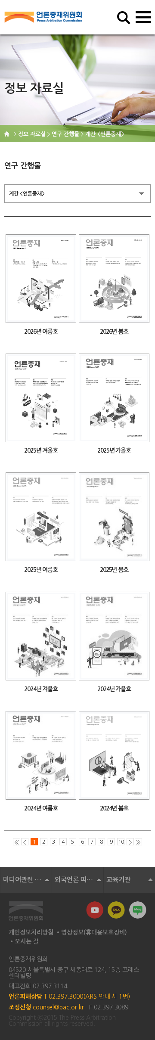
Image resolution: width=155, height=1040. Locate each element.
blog (137, 910)
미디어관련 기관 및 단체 (27, 879)
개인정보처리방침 (31, 932)
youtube (94, 910)
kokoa (116, 910)
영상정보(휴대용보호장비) (94, 932)
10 (121, 841)
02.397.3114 (50, 986)
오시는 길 (27, 941)
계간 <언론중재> (27, 193)
